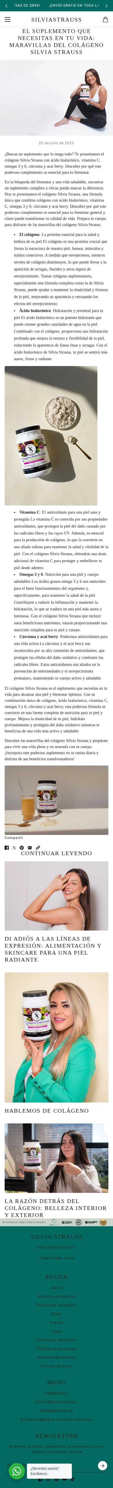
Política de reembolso (56, 1305)
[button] (38, 848)
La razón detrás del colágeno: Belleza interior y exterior (56, 1208)
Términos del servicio (56, 1297)
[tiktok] (73, 1479)
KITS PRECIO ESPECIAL (56, 1402)
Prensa (56, 1323)
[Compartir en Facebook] (6, 848)
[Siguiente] (107, 5)
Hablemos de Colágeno (47, 1110)
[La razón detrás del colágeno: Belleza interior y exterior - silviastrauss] (56, 1158)
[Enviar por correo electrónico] (30, 848)
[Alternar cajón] (7, 19)
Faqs (56, 1331)
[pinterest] (56, 1479)
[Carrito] (105, 19)
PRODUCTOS (56, 1394)
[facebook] (40, 1479)
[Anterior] (6, 5)
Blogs (57, 1314)
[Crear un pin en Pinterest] (22, 848)
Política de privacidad (57, 1349)
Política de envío (56, 1366)
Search (56, 1288)
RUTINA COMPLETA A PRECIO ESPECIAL (56, 1420)
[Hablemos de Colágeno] (56, 1037)
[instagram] (48, 1479)
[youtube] (64, 1479)
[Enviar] (102, 1465)
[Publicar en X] (14, 847)
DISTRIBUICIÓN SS (56, 1411)
